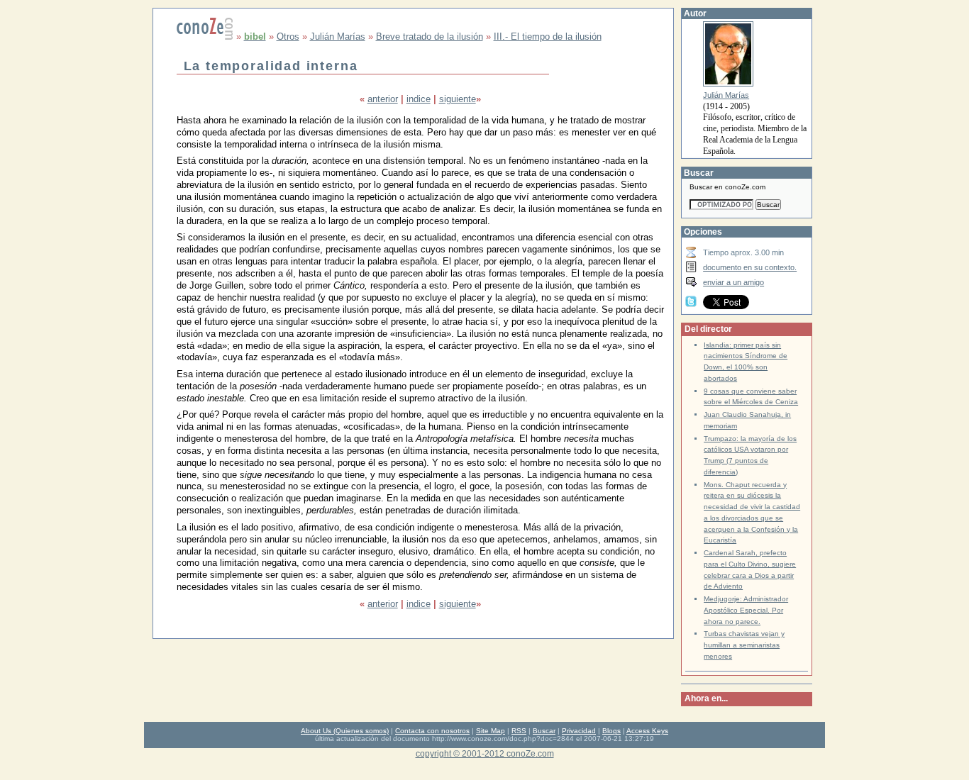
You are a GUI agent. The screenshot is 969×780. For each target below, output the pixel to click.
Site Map (490, 731)
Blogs (611, 731)
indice (418, 99)
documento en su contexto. (750, 267)
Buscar (544, 731)
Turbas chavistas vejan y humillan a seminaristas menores (744, 645)
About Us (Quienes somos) (345, 731)
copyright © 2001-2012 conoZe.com (485, 753)
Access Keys (647, 731)
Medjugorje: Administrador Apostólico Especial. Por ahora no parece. (746, 610)
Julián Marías (337, 36)
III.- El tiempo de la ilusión (548, 36)
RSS (518, 731)
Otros (288, 36)
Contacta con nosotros (432, 731)
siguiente (457, 99)
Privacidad (579, 731)
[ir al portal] (205, 36)
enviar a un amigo (733, 282)
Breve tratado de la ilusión (429, 36)
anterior (382, 99)
